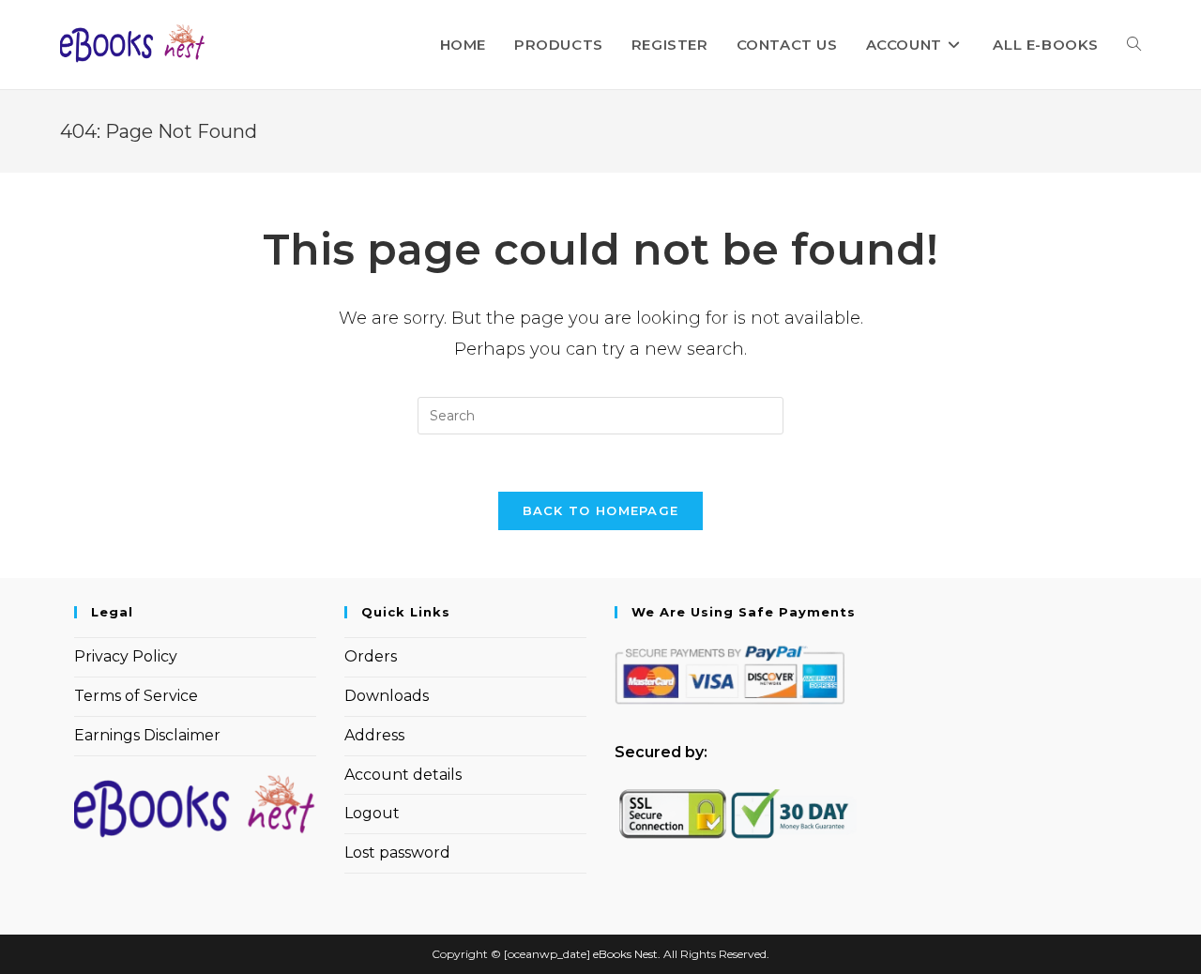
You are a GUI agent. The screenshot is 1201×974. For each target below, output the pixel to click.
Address (374, 735)
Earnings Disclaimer (147, 735)
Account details (403, 775)
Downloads (386, 696)
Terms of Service (136, 696)
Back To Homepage (601, 510)
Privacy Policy (125, 656)
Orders (370, 656)
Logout (372, 813)
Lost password (397, 852)
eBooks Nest (625, 954)
